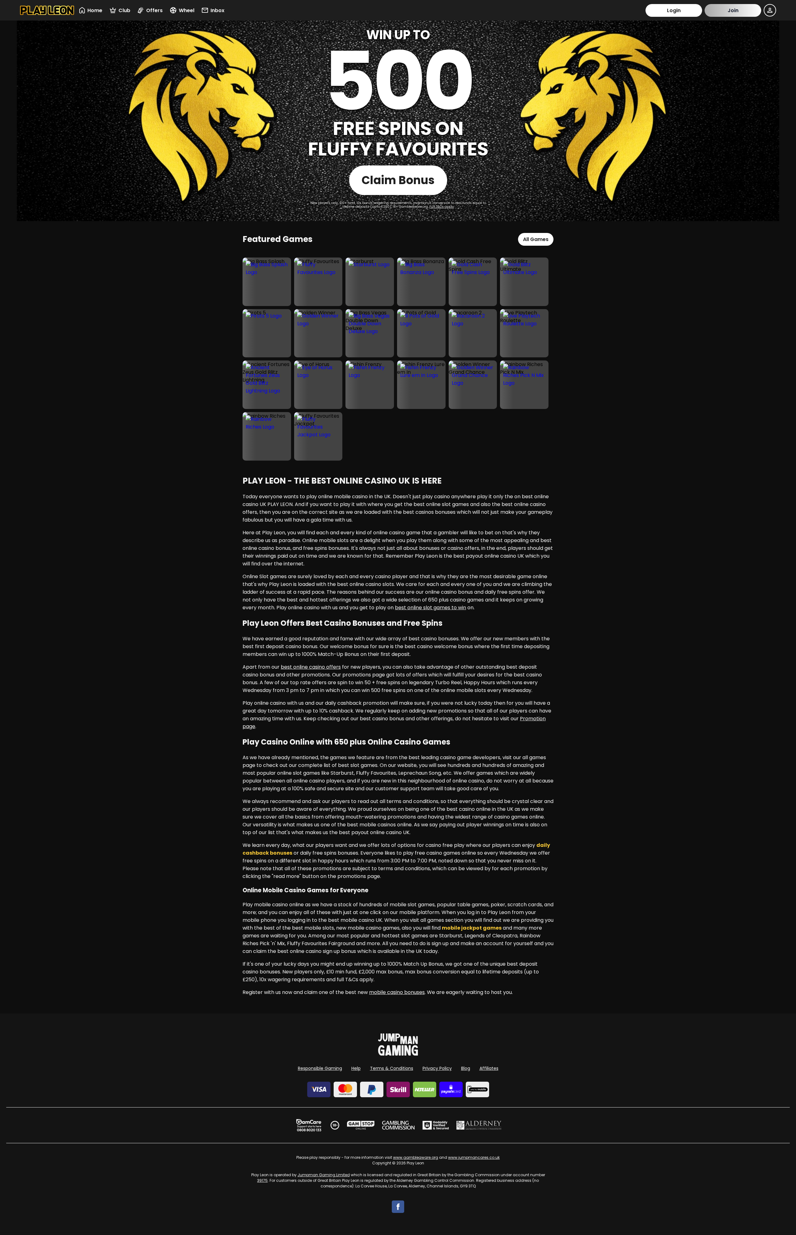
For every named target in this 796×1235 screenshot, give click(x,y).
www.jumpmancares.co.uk (474, 1157)
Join (733, 10)
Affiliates (488, 1068)
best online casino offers (311, 667)
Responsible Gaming (320, 1068)
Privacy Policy (437, 1068)
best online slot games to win (430, 607)
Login (674, 10)
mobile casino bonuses (397, 992)
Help (356, 1068)
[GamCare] (309, 1125)
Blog (465, 1068)
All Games (535, 239)
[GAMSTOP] (361, 1125)
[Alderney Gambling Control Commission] (479, 1125)
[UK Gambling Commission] (398, 1125)
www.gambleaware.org (415, 1157)
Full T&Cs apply (441, 206)
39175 (262, 1180)
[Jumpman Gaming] (398, 1053)
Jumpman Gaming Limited (324, 1174)
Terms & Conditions (391, 1068)
